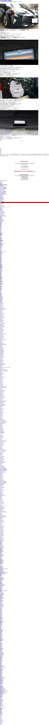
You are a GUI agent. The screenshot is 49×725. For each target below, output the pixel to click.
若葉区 (1, 673)
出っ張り (1, 565)
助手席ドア (12, 137)
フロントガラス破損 (3, 470)
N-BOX (1, 264)
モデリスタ (1, 509)
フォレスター (2, 462)
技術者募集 (1, 197)
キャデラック (2, 356)
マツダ (1, 499)
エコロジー (1, 328)
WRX (0, 289)
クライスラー (2, 361)
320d (1, 224)
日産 (0, 625)
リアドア (1, 514)
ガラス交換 (1, 353)
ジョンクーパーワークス (3, 386)
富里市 (1, 602)
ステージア (1, 396)
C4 (0, 239)
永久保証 (1, 643)
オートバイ (1, 335)
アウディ (1, 306)
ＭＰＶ (1, 719)
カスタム (1, 338)
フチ (0, 464)
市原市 (18, 137)
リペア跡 (1, 520)
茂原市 (1, 674)
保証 (0, 553)
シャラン (1, 381)
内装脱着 (1, 559)
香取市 (1, 712)
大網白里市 (1, 597)
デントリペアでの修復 (3, 187)
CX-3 (0, 246)
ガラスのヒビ (2, 349)
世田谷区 (1, 543)
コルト (1, 366)
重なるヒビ (1, 694)
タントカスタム (2, 408)
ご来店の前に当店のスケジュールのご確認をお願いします (24, 171)
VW (0, 287)
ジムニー (1, 383)
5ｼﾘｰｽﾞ (1, 229)
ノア (0, 433)
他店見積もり (2, 551)
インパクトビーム (2, 323)
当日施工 (1, 615)
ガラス (1, 348)
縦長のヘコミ (2, 665)
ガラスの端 (1, 351)
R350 (1, 272)
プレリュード (2, 483)
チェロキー (1, 412)
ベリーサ (1, 488)
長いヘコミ (1, 702)
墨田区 (1, 591)
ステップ (1, 394)
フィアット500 (2, 456)
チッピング (1, 413)
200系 (1, 217)
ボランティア (2, 492)
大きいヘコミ (2, 592)
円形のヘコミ (2, 562)
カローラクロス (2, 343)
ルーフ (1, 525)
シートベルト (2, 382)
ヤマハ (1, 510)
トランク (1, 426)
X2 (0, 291)
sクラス (1, 282)
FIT (0, 254)
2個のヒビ (1, 221)
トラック (1, 425)
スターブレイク (2, 393)
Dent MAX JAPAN (3, 180)
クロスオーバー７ (2, 364)
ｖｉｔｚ (1, 723)
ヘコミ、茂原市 (2, 487)
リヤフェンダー (2, 521)
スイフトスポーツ (2, 390)
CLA (0, 242)
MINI (0, 263)
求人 (0, 644)
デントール (1, 423)
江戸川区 (1, 645)
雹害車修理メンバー (3, 185)
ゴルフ (1, 371)
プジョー (1, 475)
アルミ (1, 318)
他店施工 (1, 550)
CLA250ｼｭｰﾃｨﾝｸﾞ (2, 243)
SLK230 (1, 281)
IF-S (0, 259)
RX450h (1, 277)
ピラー (1, 454)
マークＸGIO (2, 502)
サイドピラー (2, 373)
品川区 (1, 587)
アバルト (1, 315)
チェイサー (1, 411)
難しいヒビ (1, 704)
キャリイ (1, 358)
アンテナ (1, 321)
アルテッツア (2, 316)
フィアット (1, 455)
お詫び (1, 300)
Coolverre (1, 244)
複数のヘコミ (2, 679)
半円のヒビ (1, 580)
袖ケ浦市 (1, 678)
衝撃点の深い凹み (2, 677)
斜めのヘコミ (2, 620)
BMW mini (1, 234)
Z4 (0, 295)
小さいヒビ (1, 603)
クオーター (1, 360)
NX (0, 269)
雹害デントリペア (2, 707)
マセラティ (1, 498)
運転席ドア (1, 687)
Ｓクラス (1, 722)
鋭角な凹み (1, 700)
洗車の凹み (1, 648)
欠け (0, 641)
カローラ (1, 342)
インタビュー (2, 199)
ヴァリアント (2, 535)
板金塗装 (1, 635)
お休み (1, 297)
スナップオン (2, 398)
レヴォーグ (1, 530)
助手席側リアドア (2, 573)
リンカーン (1, 522)
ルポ (0, 524)
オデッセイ (1, 334)
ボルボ (1, 493)
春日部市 (1, 630)
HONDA (1, 257)
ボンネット (1, 494)
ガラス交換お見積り (3, 193)
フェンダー (1, 460)
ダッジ (1, 410)
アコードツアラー (2, 313)
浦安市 (1, 650)
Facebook (8, 138)
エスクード (1, 330)
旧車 (0, 627)
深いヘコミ (1, 651)
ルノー (1, 523)
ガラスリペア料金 (2, 190)
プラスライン (2, 476)
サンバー (1, 376)
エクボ (1, 327)
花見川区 (1, 672)
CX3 (0, 248)
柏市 (0, 636)
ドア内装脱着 (2, 432)
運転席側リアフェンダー (3, 692)
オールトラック (2, 337)
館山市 (1, 711)
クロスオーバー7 (2, 363)
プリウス (8, 137)
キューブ (1, 359)
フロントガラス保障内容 (3, 469)
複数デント (1, 681)
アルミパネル (2, 320)
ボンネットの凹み (2, 495)
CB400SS (1, 240)
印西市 (1, 581)
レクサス (1, 528)
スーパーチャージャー (3, 404)
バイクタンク (2, 443)
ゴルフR (1, 372)
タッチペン (1, 406)
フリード (1, 465)
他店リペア (1, 547)
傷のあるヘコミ (2, 554)
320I (0, 225)
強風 (0, 614)
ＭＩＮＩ (1, 718)
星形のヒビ (1, 629)
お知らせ (1, 208)
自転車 (1, 670)
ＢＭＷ (1, 714)
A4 (0, 231)
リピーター (1, 518)
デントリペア (2, 137)
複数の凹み (1, 680)
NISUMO (1, 267)
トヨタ (6, 137)
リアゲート (1, 513)
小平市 (1, 607)
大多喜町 (1, 595)
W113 (1, 288)
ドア (0, 427)
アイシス (1, 304)
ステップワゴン (2, 395)
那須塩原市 (1, 693)
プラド (1, 477)
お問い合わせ (2, 198)
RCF (0, 274)
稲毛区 (1, 659)
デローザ (1, 418)
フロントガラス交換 (3, 468)
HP (0, 258)
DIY (0, 249)
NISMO (1, 266)
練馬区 (1, 663)
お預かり (1, 301)
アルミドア (1, 319)
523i (0, 227)
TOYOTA (1, 284)
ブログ (1, 200)
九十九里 (1, 545)
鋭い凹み (1, 699)
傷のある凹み (2, 555)
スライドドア (2, 402)
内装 (0, 558)
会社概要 (1, 195)
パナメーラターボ (2, 450)
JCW (0, 260)
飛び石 (1, 710)
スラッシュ (1, 403)
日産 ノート (2, 626)
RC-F (0, 273)
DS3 (0, 250)
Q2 (0, 271)
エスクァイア (2, 329)
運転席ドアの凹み (2, 688)
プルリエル (1, 479)
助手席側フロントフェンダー (4, 572)
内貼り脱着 (1, 560)
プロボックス (2, 484)
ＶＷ (0, 724)
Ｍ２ (0, 717)
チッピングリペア (2, 212)
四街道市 (1, 588)
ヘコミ (1, 486)
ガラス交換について (3, 192)
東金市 (1, 633)
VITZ (0, 285)
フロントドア (2, 471)
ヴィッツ (1, 536)
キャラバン (1, 357)
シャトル (1, 380)
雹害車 (1, 708)
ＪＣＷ (1, 716)
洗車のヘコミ (2, 647)
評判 (0, 684)
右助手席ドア (2, 585)
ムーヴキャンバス (2, 506)
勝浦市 (1, 574)
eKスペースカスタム (3, 251)
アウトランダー (2, 308)
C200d (1, 238)
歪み (0, 642)
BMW (1, 233)
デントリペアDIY (2, 420)
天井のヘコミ (2, 600)
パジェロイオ (2, 449)
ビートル (1, 453)
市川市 (1, 612)
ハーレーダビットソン (3, 440)
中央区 (1, 544)
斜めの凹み (1, 621)
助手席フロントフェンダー (4, 568)
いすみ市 (1, 296)
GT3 (0, 256)
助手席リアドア (2, 569)
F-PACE (1, 252)
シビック (1, 379)
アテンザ (1, 314)
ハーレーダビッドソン (3, 441)
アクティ (1, 311)
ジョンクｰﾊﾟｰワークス (3, 387)
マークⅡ (1, 501)
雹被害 (1, 709)
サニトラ (1, 374)
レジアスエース (2, 529)
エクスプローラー (2, 326)
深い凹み (1, 652)
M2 (0, 262)
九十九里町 (1, 546)
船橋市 (1, 671)
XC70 (1, 294)
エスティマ (1, 331)
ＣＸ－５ (1, 715)
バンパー (1, 445)
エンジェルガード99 (3, 333)
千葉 (0, 576)
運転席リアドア (2, 689)
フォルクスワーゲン (3, 461)
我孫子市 (1, 617)
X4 (0, 292)
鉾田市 (1, 697)
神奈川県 (1, 657)
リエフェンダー (2, 517)
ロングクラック (2, 213)
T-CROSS (1, 283)
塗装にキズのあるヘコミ (3, 590)
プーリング (1, 485)
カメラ (1, 341)
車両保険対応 (2, 686)
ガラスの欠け (2, 350)
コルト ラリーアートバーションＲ (5, 367)
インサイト (1, 322)
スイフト (1, 389)
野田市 (1, 695)
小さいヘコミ (2, 604)
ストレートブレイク (3, 397)
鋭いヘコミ (20, 137)
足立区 (1, 685)
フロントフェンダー (3, 472)
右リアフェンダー (2, 584)
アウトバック (2, 307)
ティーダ (1, 416)
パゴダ (1, 446)
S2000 (1, 278)
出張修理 (1, 566)
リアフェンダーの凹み (3, 516)
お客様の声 (1, 298)
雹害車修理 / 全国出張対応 (4, 184)
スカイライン (2, 391)
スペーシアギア (2, 401)
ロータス (1, 532)
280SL (1, 218)
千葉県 (15, 137)
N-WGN (1, 265)
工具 (0, 610)
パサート (1, 447)
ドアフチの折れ (2, 431)
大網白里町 (1, 598)
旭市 (0, 628)
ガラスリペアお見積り (3, 191)
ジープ (1, 388)
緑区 (0, 662)
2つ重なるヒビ (2, 220)
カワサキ (1, 346)
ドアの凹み (1, 428)
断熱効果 (1, 622)
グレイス (1, 365)
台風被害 (1, 583)
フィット (1, 457)
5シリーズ (1, 228)
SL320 (1, 280)
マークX (1, 500)
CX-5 (0, 247)
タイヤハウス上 (2, 405)
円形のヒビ (1, 561)
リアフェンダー (2, 515)
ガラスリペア (2, 211)
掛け (0, 619)
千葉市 (1, 577)
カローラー (1, 345)
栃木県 (1, 637)
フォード (1, 463)
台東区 (1, 582)
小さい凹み (1, 605)
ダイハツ (1, 409)
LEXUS (1, 261)
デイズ (1, 417)
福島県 (1, 658)
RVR (0, 275)
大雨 (0, 599)
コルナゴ (1, 368)
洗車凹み (1, 649)
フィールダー (2, 458)
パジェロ (1, 448)
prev (0, 139)
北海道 (1, 575)
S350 (1, 279)
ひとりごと (1, 210)
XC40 (1, 293)
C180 (1, 237)
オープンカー (2, 336)
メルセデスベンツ (2, 508)
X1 (0, 290)
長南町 (1, 703)
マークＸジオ (2, 503)
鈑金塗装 (1, 696)
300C (1, 222)
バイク (1, 442)
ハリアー (1, 439)
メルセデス (1, 507)
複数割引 (1, 682)
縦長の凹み (1, 666)
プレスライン (2, 480)
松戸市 (1, 634)
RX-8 (0, 276)
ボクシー (1, 491)
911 (0, 230)
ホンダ (1, 490)
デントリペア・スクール (3, 194)
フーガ (1, 473)
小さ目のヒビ (2, 606)
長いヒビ (1, 701)
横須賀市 (1, 640)
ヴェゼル (1, 537)
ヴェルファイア (2, 538)
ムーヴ (1, 505)
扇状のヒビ (1, 618)
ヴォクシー (1, 539)
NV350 (1, 268)
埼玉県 (1, 589)
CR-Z (0, 245)
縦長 (0, 664)
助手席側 (1, 570)
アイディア (1, 305)
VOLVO (1, 286)
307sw (1, 223)
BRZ (0, 235)
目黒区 (1, 656)
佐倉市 (1, 552)
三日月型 (1, 540)
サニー (1, 375)
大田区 (1, 596)
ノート (1, 434)
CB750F (1, 241)
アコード (1, 312)
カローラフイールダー (3, 344)
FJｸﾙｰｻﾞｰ (1, 255)
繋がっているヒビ (2, 667)
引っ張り (1, 613)
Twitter (11, 138)
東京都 (1, 632)
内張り (1, 557)
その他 (1, 209)
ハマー (1, 438)
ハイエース (1, 435)
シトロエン (1, 378)
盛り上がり (1, 655)
